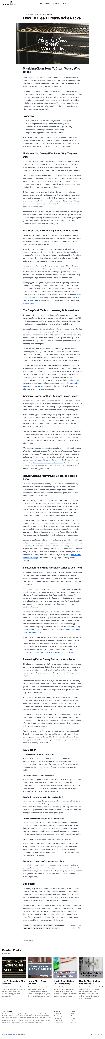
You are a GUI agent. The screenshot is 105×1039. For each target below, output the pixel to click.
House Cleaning (58, 1016)
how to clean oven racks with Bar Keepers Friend (54, 652)
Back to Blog (29, 940)
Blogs (72, 1013)
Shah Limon (12, 1034)
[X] (91, 1034)
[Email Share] (79, 928)
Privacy (73, 1018)
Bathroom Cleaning (58, 1022)
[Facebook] (98, 1034)
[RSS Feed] (101, 3)
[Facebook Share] (80, 926)
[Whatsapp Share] (76, 928)
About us (73, 1022)
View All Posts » (6, 953)
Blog (64, 3)
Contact (73, 1020)
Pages (47, 3)
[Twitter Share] (77, 926)
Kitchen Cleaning (39, 14)
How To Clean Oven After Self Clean (14, 982)
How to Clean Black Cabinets (37, 982)
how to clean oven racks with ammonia (48, 463)
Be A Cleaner (7, 1011)
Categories (56, 3)
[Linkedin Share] (73, 928)
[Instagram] (94, 1034)
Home (40, 3)
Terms (72, 1016)
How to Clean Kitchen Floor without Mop (63, 982)
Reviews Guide (57, 1013)
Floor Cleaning (57, 1018)
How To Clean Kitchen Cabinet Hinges (89, 982)
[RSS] (101, 1034)
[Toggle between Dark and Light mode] (98, 3)
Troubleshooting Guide (59, 1025)
